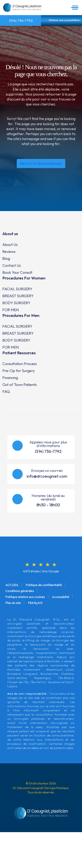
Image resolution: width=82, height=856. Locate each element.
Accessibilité (60, 597)
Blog (6, 258)
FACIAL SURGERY (17, 288)
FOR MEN (10, 309)
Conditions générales (19, 591)
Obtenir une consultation (64, 20)
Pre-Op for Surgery (18, 370)
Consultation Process (19, 363)
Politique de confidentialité (44, 585)
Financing (10, 377)
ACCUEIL (12, 585)
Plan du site (13, 603)
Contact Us (11, 265)
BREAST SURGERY (18, 295)
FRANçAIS (35, 603)
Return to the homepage (41, 163)
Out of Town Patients (19, 384)
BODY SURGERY (16, 302)
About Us (10, 244)
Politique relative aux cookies (25, 597)
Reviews (9, 251)
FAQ (6, 391)
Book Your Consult (17, 272)
